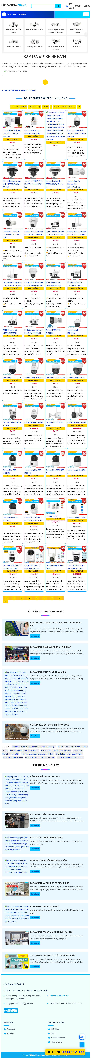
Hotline (65, 1052)
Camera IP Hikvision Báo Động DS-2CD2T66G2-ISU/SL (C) (33, 747)
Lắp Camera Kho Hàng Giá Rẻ (44, 906)
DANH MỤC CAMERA (16, 14)
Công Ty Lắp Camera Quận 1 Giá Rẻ (69, 754)
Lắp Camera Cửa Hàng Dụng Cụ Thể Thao (50, 647)
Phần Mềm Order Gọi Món (13, 757)
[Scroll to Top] (82, 1044)
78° (30, 107)
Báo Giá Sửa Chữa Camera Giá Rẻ (46, 838)
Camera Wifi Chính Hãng (45, 56)
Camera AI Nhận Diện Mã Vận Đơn (70, 757)
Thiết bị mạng (56, 1042)
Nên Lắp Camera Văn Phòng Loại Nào (48, 860)
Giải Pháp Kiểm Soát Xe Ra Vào (45, 777)
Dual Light (23, 107)
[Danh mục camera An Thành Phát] (86, 14)
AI (51, 107)
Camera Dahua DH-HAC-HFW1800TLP (24, 750)
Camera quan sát (58, 1038)
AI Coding (72, 107)
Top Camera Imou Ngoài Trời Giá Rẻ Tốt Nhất (52, 955)
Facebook (11, 1029)
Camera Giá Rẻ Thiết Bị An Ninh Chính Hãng (19, 90)
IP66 (78, 107)
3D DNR (64, 107)
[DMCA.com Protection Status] (11, 1010)
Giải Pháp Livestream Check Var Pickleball (37, 754)
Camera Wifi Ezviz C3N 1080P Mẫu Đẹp (56, 750)
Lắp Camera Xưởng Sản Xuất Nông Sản (40, 757)
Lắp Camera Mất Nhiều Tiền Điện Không (49, 883)
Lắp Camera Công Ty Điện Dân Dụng (48, 672)
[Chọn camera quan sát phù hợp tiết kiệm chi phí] (86, 34)
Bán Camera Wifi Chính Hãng (45, 98)
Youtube (10, 1033)
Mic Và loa (14, 107)
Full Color (45, 107)
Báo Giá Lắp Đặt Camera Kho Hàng (47, 814)
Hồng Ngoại (36, 107)
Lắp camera (14, 5)
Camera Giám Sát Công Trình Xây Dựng (49, 725)
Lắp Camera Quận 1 (14, 984)
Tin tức (54, 1033)
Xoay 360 (57, 107)
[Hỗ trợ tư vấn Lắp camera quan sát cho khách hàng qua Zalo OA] (82, 1037)
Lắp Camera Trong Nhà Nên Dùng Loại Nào (51, 932)
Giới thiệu (55, 1029)
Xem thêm (35, 636)
